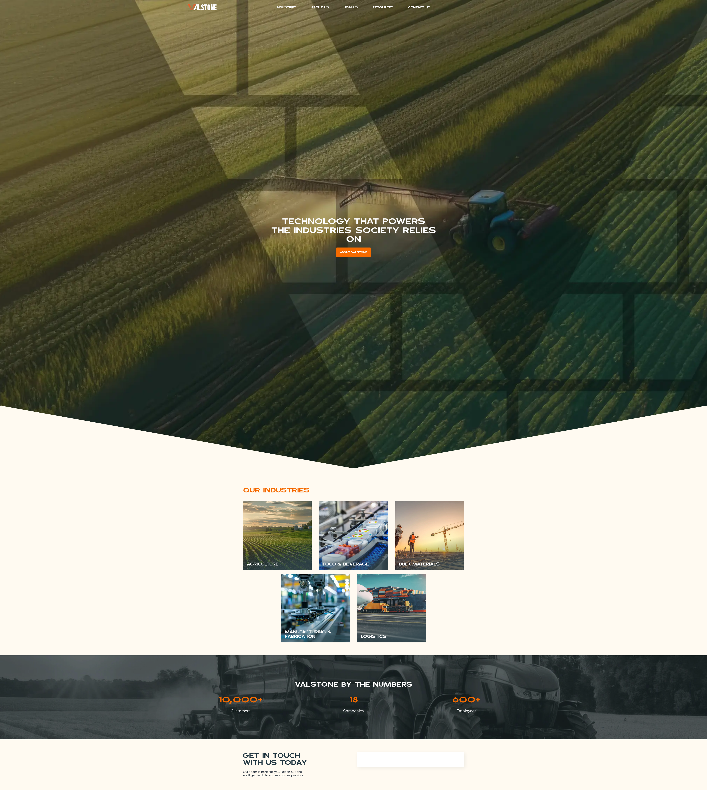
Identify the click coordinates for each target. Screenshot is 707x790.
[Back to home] (202, 7)
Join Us (351, 7)
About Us (320, 7)
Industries (286, 7)
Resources (382, 7)
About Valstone (353, 252)
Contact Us (419, 7)
